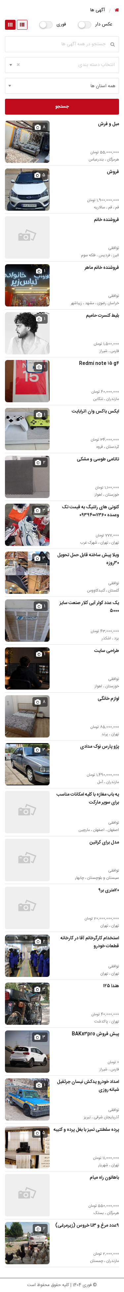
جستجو (62, 107)
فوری (61, 24)
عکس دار (103, 24)
